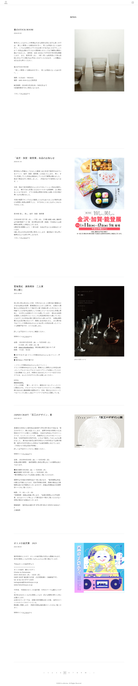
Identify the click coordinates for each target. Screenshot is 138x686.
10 (85, 673)
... (89, 673)
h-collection (64, 683)
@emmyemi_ (19, 382)
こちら (24, 93)
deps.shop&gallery (26, 347)
